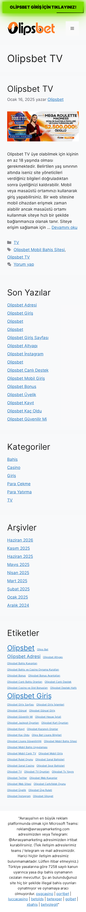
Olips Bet (42, 649)
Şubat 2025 (18, 589)
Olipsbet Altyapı (22, 345)
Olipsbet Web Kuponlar (43, 777)
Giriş (11, 475)
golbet (70, 899)
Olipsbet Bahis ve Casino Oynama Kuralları (33, 669)
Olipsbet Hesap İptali (48, 716)
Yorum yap (24, 264)
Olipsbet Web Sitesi (19, 783)
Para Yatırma (19, 492)
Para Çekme (19, 483)
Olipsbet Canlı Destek (27, 370)
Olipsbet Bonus (21, 386)
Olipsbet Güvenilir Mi (27, 419)
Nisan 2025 (18, 572)
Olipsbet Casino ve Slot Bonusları (27, 687)
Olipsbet (15, 321)
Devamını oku (64, 227)
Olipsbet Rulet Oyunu (20, 759)
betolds (37, 899)
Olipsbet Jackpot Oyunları (23, 722)
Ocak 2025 (17, 597)
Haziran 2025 (20, 556)
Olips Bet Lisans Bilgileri (47, 735)
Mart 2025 (17, 580)
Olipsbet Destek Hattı (63, 687)
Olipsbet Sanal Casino (20, 765)
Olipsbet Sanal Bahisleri (49, 759)
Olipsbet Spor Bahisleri (51, 765)
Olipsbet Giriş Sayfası (27, 337)
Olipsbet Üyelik (21, 394)
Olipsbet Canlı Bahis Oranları (24, 681)
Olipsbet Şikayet (43, 796)
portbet (62, 893)
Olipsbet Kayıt (20, 402)
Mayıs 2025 (18, 564)
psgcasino (44, 893)
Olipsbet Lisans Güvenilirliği (24, 741)
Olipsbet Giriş (20, 313)
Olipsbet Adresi (22, 305)
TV (16, 242)
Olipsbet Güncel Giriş (42, 710)
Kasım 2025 (18, 548)
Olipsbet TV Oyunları (36, 771)
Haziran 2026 (20, 540)
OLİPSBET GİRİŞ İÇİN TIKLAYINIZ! (43, 7)
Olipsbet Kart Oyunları (54, 722)
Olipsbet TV (30, 89)
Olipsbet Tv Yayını (63, 771)
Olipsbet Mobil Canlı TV (21, 753)
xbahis (32, 904)
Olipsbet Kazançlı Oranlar (42, 729)
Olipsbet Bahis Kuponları (22, 663)
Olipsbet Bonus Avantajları (44, 675)
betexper (54, 899)
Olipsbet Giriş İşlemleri (50, 704)
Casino (13, 467)
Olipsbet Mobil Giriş (26, 378)
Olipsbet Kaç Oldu (24, 411)
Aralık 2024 (18, 605)
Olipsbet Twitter (17, 777)
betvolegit (49, 904)
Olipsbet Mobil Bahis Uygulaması (27, 747)
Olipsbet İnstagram (25, 354)
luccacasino (18, 899)
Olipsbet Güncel (17, 710)
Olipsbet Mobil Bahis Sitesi (39, 249)
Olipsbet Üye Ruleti (40, 790)
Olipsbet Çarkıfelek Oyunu (50, 783)
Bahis (12, 459)
